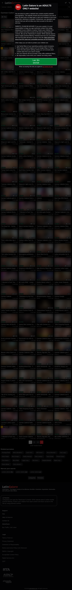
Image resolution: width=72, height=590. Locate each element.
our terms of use (48, 66)
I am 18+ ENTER (36, 61)
